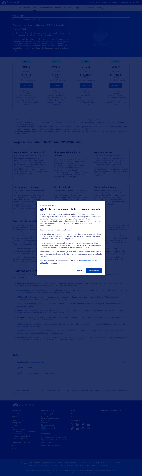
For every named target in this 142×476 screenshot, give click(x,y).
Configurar (77, 270)
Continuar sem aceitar (48, 205)
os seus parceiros (57, 214)
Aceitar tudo (94, 270)
